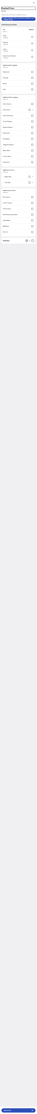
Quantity (6, 241)
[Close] (34, 2)
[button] (18, 1110)
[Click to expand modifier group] (32, 109)
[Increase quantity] (32, 240)
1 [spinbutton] (29, 241)
